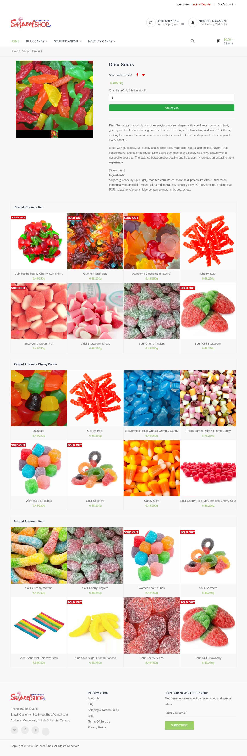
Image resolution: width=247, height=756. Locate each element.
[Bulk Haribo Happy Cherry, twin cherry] (39, 241)
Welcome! (183, 4)
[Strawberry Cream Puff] (39, 311)
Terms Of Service (99, 721)
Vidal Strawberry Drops (95, 343)
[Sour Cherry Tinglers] (152, 311)
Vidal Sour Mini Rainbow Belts (39, 658)
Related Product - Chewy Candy (35, 364)
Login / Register (201, 4)
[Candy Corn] (152, 468)
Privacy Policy (97, 727)
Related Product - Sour (29, 521)
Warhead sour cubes (39, 500)
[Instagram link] (35, 730)
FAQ (91, 704)
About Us (94, 698)
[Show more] (117, 170)
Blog (90, 715)
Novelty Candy (100, 41)
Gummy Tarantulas (95, 273)
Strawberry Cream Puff (38, 343)
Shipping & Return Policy (103, 710)
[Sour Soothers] (95, 468)
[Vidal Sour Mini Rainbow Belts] (39, 625)
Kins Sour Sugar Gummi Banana (95, 658)
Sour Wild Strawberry (208, 343)
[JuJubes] (39, 398)
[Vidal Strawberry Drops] (95, 311)
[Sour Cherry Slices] (152, 625)
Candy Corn (151, 500)
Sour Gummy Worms (38, 588)
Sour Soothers (95, 500)
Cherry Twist (208, 273)
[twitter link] (14, 730)
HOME (15, 41)
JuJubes (38, 430)
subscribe (179, 725)
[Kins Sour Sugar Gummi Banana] (95, 625)
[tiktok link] (46, 732)
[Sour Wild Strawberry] (208, 311)
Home (14, 51)
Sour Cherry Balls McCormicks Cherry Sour (208, 500)
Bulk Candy (35, 41)
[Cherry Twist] (208, 241)
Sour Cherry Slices (152, 658)
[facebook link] (25, 730)
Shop (25, 51)
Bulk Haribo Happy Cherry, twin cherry (39, 273)
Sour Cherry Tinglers (152, 343)
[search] (193, 41)
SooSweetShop (43, 745)
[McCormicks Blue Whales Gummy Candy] (152, 398)
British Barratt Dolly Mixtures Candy (208, 430)
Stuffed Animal (66, 41)
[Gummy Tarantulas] (95, 241)
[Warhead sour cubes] (39, 468)
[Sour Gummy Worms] (39, 555)
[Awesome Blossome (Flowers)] (152, 241)
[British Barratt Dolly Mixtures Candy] (208, 398)
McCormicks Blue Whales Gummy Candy (151, 430)
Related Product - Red (28, 207)
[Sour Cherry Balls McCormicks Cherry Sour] (208, 468)
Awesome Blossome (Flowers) (151, 273)
